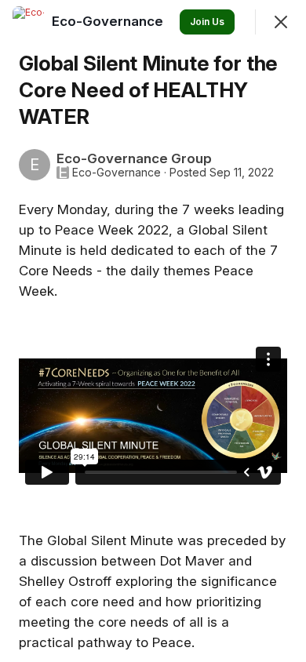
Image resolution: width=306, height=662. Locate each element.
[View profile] (28, 22)
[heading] (109, 21)
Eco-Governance (116, 172)
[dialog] (153, 331)
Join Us (207, 21)
